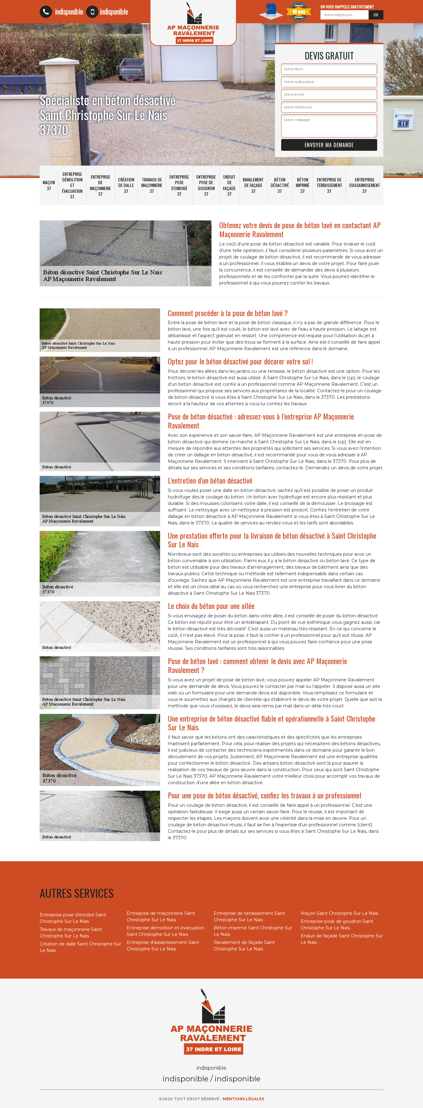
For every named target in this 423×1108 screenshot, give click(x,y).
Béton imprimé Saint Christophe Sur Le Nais (253, 931)
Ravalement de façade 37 (253, 185)
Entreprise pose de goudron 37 (206, 185)
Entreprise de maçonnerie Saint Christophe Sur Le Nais (161, 916)
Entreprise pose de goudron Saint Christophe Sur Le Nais (337, 925)
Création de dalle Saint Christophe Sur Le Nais (80, 947)
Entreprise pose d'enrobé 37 (179, 185)
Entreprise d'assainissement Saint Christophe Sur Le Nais (163, 946)
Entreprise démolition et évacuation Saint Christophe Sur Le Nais (165, 931)
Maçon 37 (49, 185)
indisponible (68, 11)
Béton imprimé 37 (302, 185)
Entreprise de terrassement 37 (329, 185)
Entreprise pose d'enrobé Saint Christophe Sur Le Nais (73, 918)
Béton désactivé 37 (280, 185)
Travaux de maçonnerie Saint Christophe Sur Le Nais (71, 933)
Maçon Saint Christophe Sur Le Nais (339, 913)
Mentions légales (243, 1099)
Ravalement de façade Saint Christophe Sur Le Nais (244, 946)
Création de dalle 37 (126, 185)
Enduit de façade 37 (229, 185)
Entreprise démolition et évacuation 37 (72, 185)
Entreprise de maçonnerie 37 (100, 185)
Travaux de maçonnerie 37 (151, 185)
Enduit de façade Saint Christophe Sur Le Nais (342, 939)
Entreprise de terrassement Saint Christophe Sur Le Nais (249, 916)
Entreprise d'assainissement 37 (364, 185)
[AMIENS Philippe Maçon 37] (211, 1021)
